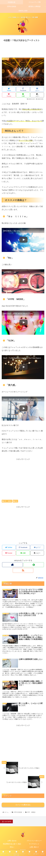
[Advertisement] (23, 49)
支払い (12, 847)
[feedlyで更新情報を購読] (33, 564)
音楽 (16, 501)
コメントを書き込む (23, 805)
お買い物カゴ (34, 847)
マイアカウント (34, 844)
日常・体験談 (8, 501)
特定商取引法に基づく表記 (12, 844)
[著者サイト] (12, 564)
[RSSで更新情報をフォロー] (23, 570)
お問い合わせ (11, 841)
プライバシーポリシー (34, 841)
